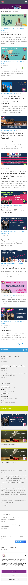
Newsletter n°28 (5, 386)
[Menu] (26, 2)
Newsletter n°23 (5, 396)
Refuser (14, 575)
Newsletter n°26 (5, 389)
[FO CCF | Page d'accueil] (3, 2)
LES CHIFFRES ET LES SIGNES (8, 444)
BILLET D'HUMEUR (8, 231)
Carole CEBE (4, 550)
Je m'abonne (19, 542)
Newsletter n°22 (5, 400)
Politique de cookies (8, 582)
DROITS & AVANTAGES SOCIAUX (11, 28)
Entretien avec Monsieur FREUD (8, 462)
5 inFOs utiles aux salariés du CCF (12, 35)
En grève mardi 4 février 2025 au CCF (14, 268)
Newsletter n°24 (5, 393)
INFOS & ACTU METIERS (9, 93)
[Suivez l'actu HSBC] (26, 350)
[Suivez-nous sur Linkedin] (23, 350)
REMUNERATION (19, 167)
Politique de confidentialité (17, 582)
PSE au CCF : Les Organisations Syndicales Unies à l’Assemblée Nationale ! (12, 135)
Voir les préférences (14, 579)
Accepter (14, 571)
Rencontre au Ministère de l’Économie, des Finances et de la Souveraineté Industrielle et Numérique (13, 366)
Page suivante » (22, 344)
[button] (26, 555)
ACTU (2, 28)
